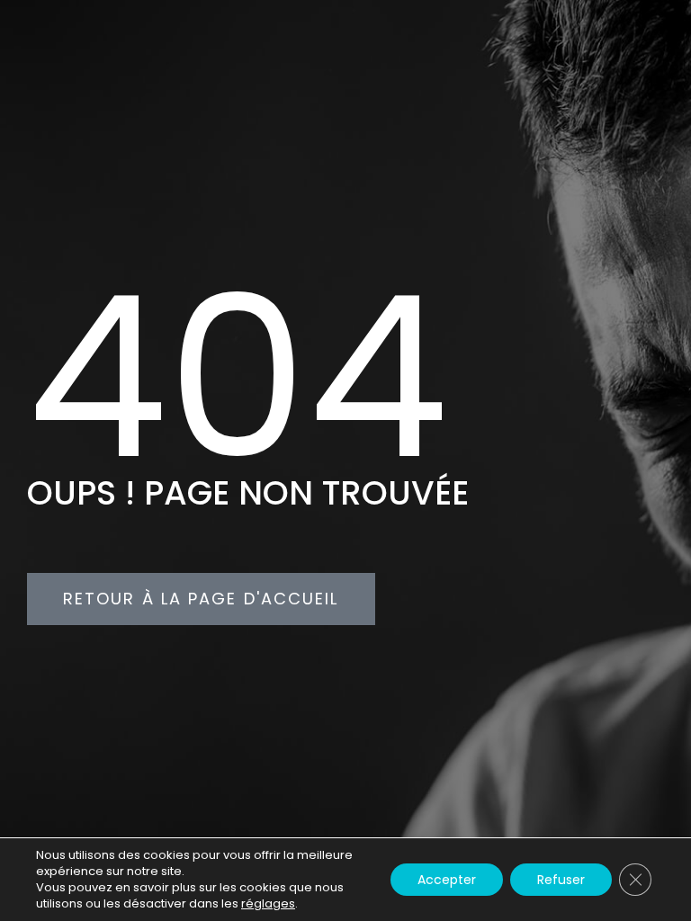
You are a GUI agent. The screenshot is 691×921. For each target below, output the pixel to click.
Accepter (446, 880)
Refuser (561, 880)
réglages (268, 904)
